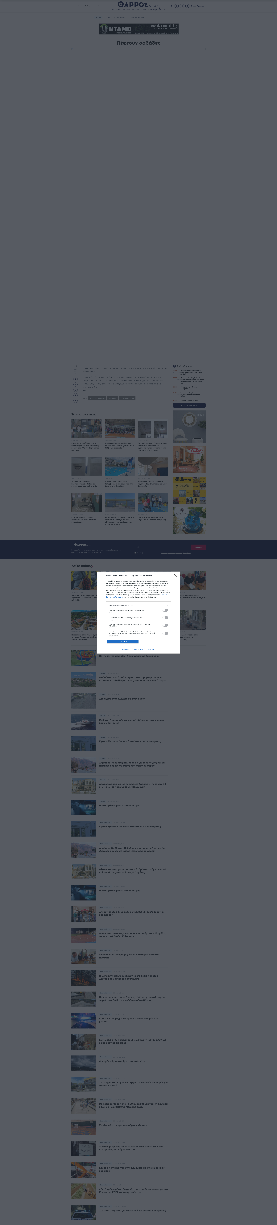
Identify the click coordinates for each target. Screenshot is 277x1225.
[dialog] (138, 612)
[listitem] (138, 605)
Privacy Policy (150, 649)
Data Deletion (126, 649)
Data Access (138, 649)
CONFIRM (123, 641)
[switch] (165, 610)
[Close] (176, 576)
